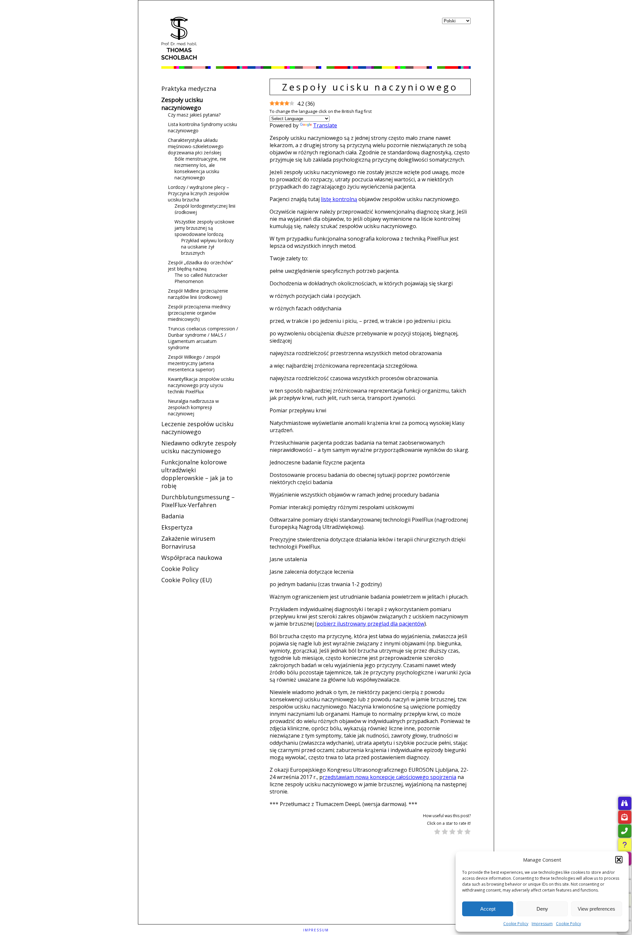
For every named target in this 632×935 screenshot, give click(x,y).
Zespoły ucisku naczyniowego (182, 104)
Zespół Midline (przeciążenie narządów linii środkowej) (198, 294)
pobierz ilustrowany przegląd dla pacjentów (370, 623)
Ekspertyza (177, 527)
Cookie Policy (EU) (186, 580)
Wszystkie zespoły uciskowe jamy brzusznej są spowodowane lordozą (204, 228)
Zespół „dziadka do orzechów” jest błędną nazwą (200, 265)
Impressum (542, 923)
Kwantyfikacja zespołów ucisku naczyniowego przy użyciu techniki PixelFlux (201, 385)
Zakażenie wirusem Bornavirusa (188, 542)
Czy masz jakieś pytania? (194, 115)
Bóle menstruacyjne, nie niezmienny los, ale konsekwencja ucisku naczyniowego (200, 168)
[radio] (437, 832)
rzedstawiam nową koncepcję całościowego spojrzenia (389, 777)
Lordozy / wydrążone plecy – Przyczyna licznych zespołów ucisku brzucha (198, 193)
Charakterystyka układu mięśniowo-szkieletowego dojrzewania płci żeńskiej (196, 146)
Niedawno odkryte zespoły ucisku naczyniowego (198, 447)
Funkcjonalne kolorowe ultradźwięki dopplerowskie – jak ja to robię (197, 474)
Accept (487, 909)
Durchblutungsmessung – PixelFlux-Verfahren (198, 501)
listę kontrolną (339, 199)
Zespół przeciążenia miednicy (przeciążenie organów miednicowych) (199, 312)
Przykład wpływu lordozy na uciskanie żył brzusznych (207, 246)
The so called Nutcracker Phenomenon (200, 278)
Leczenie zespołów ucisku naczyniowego (197, 428)
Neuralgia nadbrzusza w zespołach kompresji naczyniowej (193, 407)
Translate (325, 125)
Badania (172, 516)
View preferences (596, 909)
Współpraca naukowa (191, 557)
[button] (619, 859)
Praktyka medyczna (188, 88)
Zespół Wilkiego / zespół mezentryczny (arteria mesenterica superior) (194, 363)
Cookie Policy (515, 923)
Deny (542, 909)
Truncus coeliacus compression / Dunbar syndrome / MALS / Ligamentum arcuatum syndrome (203, 338)
